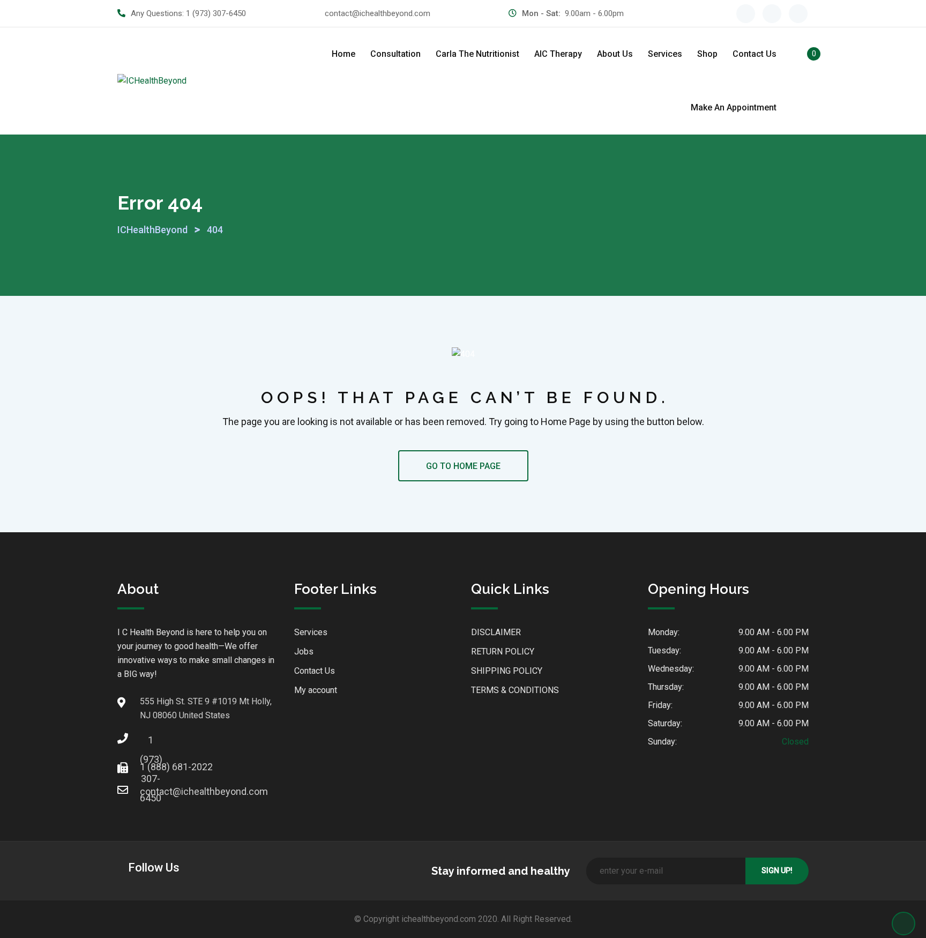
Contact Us (754, 54)
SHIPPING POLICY (506, 671)
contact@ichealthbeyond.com (377, 13)
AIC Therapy (558, 54)
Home (343, 54)
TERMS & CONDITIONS (515, 690)
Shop (707, 54)
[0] (802, 56)
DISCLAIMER (496, 632)
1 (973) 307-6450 (216, 13)
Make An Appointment (733, 107)
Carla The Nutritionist (477, 54)
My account (315, 690)
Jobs (303, 651)
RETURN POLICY (502, 651)
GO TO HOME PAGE (463, 466)
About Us (615, 54)
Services (665, 54)
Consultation (395, 54)
